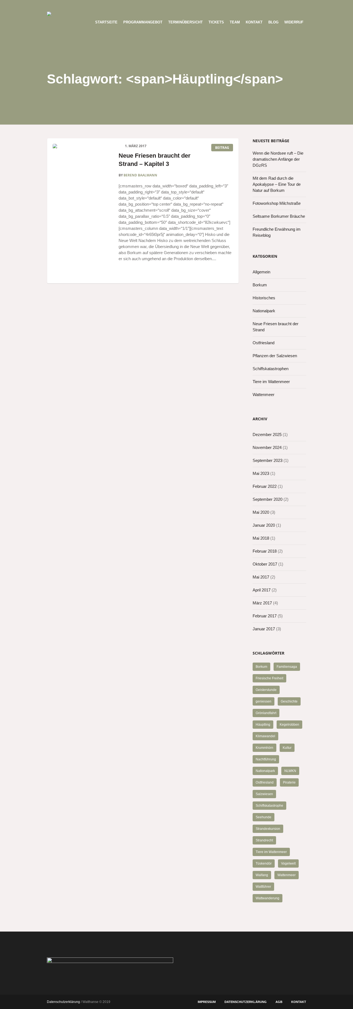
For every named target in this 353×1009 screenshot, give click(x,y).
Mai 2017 (261, 577)
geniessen (263, 701)
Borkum (260, 284)
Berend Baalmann (140, 175)
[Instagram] (265, 5)
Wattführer (263, 887)
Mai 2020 (261, 512)
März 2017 (262, 603)
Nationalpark (264, 310)
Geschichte (289, 701)
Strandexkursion (268, 829)
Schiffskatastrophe (269, 806)
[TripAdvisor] (301, 5)
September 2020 (267, 499)
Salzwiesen (264, 794)
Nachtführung (266, 759)
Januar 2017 (264, 628)
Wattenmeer (263, 394)
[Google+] (247, 5)
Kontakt (298, 1001)
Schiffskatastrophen (270, 368)
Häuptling (263, 725)
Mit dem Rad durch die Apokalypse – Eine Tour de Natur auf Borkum (277, 184)
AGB (279, 1001)
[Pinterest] (256, 5)
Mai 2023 (261, 473)
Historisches (264, 297)
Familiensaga (287, 667)
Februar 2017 (265, 616)
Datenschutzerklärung (245, 1001)
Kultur (287, 748)
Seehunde (263, 817)
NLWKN (290, 771)
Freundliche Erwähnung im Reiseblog (277, 232)
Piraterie (289, 782)
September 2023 (267, 460)
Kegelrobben (289, 725)
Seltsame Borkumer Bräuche (279, 216)
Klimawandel (265, 736)
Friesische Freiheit (269, 678)
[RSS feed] (292, 5)
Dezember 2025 (267, 434)
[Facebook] (238, 5)
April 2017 (262, 590)
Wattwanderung (267, 898)
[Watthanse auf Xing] (283, 5)
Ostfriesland (263, 342)
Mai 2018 (261, 538)
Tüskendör (264, 863)
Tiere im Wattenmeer (271, 381)
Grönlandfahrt (266, 713)
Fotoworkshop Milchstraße (277, 203)
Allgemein (261, 272)
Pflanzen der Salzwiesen (275, 355)
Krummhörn (264, 748)
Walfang (262, 875)
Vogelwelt (288, 863)
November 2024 (267, 447)
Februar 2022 (265, 486)
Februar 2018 (265, 551)
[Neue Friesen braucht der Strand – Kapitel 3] (81, 172)
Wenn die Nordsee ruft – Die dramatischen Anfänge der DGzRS (278, 159)
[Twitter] (274, 5)
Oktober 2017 (265, 564)
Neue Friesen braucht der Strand (275, 326)
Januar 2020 (264, 525)
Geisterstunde (266, 690)
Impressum (207, 1001)
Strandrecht (264, 840)
